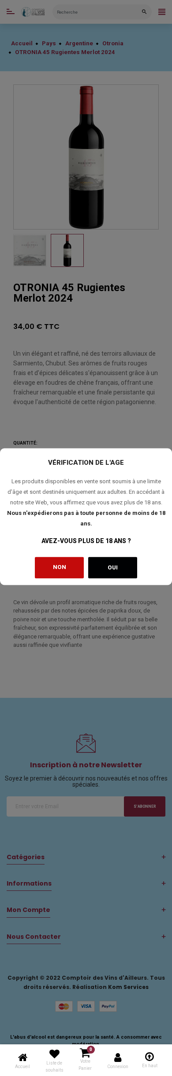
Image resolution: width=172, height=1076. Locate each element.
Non (59, 566)
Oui (113, 567)
